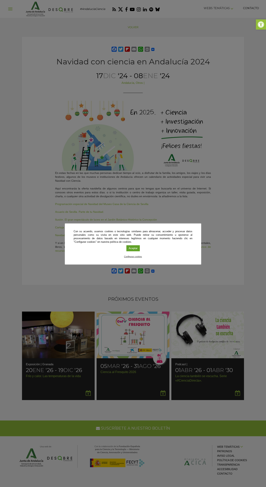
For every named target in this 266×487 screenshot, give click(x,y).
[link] (261, 24)
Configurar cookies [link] (133, 256)
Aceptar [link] (133, 248)
